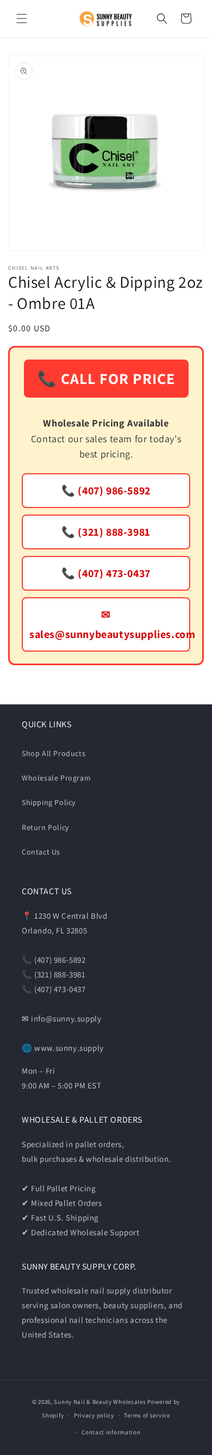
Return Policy (45, 827)
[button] (22, 18)
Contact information (111, 1432)
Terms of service (147, 1415)
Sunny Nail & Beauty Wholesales (100, 1402)
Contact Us (41, 852)
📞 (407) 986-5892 (106, 491)
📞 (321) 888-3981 (106, 532)
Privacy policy (94, 1415)
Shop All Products (53, 753)
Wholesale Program (56, 778)
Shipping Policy (49, 802)
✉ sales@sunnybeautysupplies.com (109, 624)
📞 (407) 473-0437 (106, 573)
